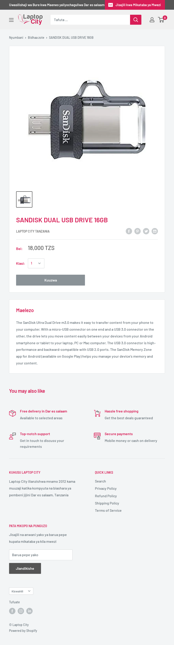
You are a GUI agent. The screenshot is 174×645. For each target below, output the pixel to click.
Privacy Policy (106, 488)
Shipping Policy (107, 503)
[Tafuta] (135, 20)
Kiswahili (17, 591)
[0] (161, 19)
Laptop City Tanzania (33, 231)
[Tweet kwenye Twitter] (146, 230)
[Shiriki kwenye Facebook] (129, 230)
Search (100, 481)
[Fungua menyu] (11, 20)
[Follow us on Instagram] (21, 611)
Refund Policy (106, 496)
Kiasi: (20, 263)
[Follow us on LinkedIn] (29, 611)
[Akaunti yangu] (152, 19)
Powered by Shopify (23, 631)
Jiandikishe (25, 568)
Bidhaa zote (36, 37)
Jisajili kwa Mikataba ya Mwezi (138, 5)
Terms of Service (108, 510)
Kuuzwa (50, 280)
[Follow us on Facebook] (12, 611)
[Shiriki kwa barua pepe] (155, 230)
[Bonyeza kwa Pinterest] (137, 230)
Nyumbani (16, 37)
